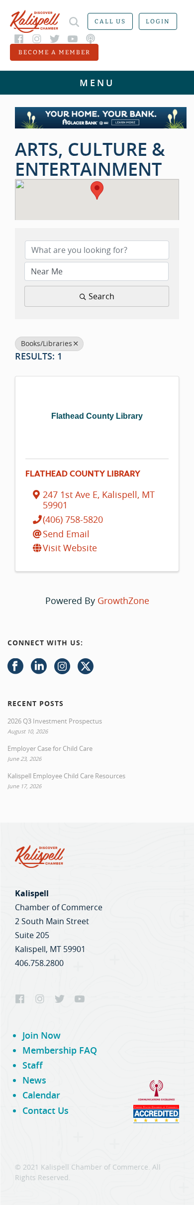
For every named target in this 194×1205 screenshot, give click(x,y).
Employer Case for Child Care (50, 748)
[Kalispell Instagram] (37, 39)
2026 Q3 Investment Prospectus (54, 721)
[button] (97, 190)
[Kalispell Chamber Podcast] (91, 39)
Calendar (41, 1095)
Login (158, 21)
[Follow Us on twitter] (86, 666)
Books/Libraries (46, 343)
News (34, 1080)
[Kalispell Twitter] (55, 39)
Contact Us (45, 1110)
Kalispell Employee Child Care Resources (66, 775)
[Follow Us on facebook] (15, 666)
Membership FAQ (59, 1050)
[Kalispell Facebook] (19, 39)
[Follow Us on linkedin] (39, 666)
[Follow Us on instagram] (62, 666)
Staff (32, 1065)
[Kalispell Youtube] (73, 39)
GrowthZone (123, 600)
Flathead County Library (82, 474)
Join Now (41, 1035)
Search (101, 296)
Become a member (54, 52)
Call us (110, 21)
